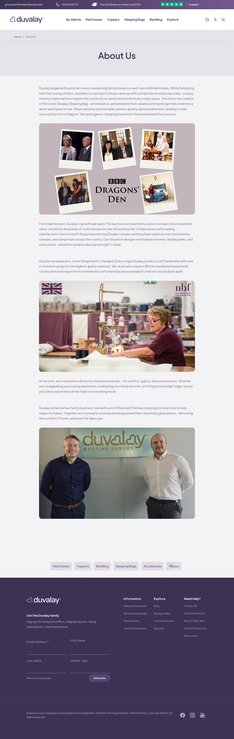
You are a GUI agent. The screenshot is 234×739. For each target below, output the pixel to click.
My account (191, 635)
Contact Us (190, 605)
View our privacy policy (39, 678)
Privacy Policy (132, 620)
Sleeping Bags (126, 566)
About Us (159, 628)
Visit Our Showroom (195, 628)
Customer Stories (164, 620)
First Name (77, 640)
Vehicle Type (79, 661)
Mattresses (61, 566)
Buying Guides (162, 613)
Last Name (34, 661)
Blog (156, 605)
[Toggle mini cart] (223, 19)
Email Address (38, 642)
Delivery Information (135, 605)
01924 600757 (70, 4)
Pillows (174, 566)
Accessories (153, 566)
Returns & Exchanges (135, 613)
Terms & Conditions (135, 628)
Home (17, 36)
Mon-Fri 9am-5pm (194, 620)
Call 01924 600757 (195, 613)
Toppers (83, 566)
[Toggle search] (207, 19)
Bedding (102, 566)
